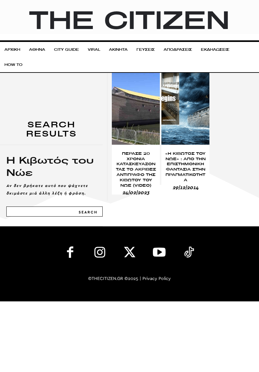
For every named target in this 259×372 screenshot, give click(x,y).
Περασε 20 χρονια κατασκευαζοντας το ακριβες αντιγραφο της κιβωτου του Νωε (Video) (136, 169)
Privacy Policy (156, 278)
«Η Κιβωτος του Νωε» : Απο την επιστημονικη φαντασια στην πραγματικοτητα (185, 166)
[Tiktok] (189, 254)
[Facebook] (70, 254)
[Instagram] (100, 254)
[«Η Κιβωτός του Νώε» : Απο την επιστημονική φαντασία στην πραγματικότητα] (185, 109)
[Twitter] (129, 254)
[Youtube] (159, 254)
